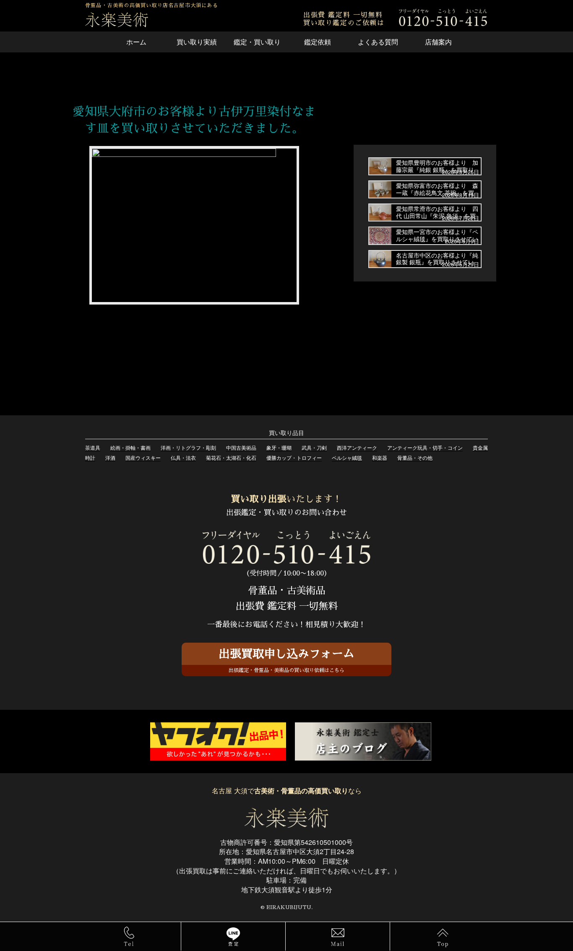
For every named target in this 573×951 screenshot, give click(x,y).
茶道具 (92, 447)
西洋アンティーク (357, 447)
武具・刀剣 (314, 447)
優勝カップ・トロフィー (294, 457)
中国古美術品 (241, 447)
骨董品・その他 (414, 457)
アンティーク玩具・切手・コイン (425, 447)
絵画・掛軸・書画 (130, 447)
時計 (90, 457)
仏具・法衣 (183, 457)
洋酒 (110, 457)
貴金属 (480, 447)
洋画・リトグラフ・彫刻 (188, 447)
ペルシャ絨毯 (347, 457)
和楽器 (379, 457)
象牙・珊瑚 (279, 447)
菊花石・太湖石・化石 (231, 457)
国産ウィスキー (143, 457)
